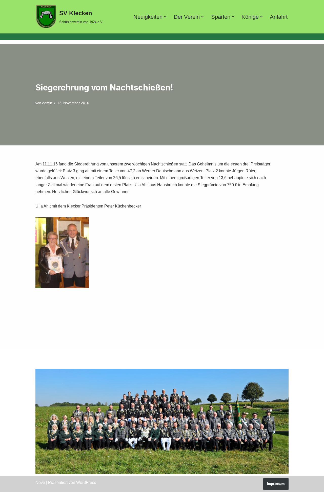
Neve (40, 482)
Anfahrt (279, 17)
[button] (165, 16)
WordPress (86, 482)
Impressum (276, 484)
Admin (47, 103)
